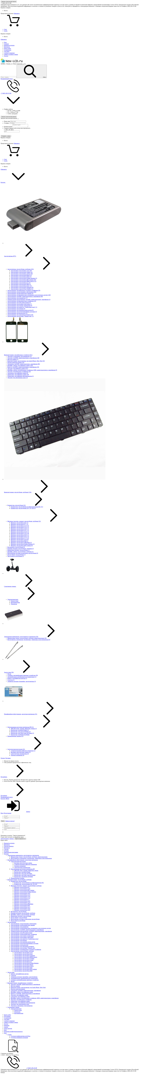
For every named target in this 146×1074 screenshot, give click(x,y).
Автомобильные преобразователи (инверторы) (24, 978)
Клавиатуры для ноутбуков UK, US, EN (25, 884)
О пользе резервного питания (19, 1037)
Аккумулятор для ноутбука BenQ (23, 964)
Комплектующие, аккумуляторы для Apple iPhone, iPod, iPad (28, 987)
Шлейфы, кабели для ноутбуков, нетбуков (23, 914)
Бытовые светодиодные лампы (23, 863)
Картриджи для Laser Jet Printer (23, 873)
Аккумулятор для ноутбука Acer (23, 952)
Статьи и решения (9, 53)
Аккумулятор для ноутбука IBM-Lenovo (25, 957)
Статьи (9, 1034)
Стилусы (13, 975)
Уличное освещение (20, 866)
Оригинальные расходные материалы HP (23, 869)
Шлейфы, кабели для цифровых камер (22, 992)
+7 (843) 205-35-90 (6, 93)
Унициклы (17, 1011)
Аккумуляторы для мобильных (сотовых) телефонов (26, 949)
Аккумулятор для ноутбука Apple (23, 960)
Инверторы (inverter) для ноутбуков (21, 916)
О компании (7, 50)
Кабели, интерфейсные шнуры (20, 974)
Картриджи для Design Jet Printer (23, 876)
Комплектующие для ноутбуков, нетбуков (19, 879)
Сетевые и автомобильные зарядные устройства (25, 980)
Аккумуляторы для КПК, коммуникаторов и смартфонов (27, 929)
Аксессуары (10, 972)
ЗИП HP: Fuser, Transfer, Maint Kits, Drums (26, 870)
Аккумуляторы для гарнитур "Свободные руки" (25, 939)
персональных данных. (7, 838)
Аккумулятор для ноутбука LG (23, 961)
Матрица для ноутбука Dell (22, 905)
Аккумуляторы (11, 922)
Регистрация (7, 813)
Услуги (6, 56)
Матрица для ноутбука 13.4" (22, 896)
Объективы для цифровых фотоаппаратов (23, 1002)
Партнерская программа (11, 852)
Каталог (3, 182)
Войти (28, 811)
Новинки (6, 1025)
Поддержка (7, 1016)
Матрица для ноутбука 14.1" (22, 907)
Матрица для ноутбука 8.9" (22, 887)
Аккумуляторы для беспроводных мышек (23, 925)
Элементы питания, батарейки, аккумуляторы (24, 977)
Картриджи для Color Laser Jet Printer (24, 875)
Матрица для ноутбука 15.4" (22, 902)
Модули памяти (15, 986)
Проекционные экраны (17, 878)
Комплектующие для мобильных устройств (20, 983)
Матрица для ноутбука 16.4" (22, 908)
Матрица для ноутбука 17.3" (22, 898)
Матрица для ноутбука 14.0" (22, 893)
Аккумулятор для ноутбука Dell (23, 967)
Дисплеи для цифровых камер (19, 995)
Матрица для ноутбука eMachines (23, 904)
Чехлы (13, 981)
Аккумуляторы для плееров (19, 940)
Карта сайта (7, 48)
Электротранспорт (16, 1008)
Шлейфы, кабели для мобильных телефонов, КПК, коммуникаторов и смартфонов (35, 998)
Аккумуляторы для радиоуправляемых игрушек (24, 943)
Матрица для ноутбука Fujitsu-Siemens (25, 891)
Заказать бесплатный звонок (8, 1)
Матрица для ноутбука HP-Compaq (24, 890)
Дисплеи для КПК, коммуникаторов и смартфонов (25, 984)
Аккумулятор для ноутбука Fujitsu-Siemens (26, 963)
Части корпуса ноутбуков (18, 920)
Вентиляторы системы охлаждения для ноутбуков (25, 919)
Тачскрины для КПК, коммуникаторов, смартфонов (26, 990)
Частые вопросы (9, 846)
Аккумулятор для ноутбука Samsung (24, 955)
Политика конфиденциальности (13, 1031)
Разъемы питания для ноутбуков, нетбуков (23, 913)
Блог (5, 42)
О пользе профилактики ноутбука (20, 1036)
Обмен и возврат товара (11, 54)
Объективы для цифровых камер (20, 1001)
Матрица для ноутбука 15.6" (22, 888)
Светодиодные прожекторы (22, 867)
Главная (6, 44)
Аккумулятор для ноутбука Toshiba (24, 958)
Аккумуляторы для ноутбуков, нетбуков (22, 951)
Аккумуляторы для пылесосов (19, 945)
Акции (6, 1027)
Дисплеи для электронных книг (20, 1004)
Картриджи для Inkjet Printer (22, 872)
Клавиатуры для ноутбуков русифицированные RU (29, 882)
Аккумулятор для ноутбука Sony (23, 954)
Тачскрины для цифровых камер (20, 996)
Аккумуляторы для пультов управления (22, 936)
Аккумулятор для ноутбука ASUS (24, 966)
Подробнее (4, 777)
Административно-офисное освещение (25, 864)
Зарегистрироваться (20, 838)
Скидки (6, 849)
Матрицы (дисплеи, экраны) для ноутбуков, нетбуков (26, 885)
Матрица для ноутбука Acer (22, 901)
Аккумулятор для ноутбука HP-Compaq (25, 969)
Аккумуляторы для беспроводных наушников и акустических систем (31, 928)
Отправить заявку (5, 136)
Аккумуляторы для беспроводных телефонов (24, 934)
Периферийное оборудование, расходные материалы (22, 860)
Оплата (3, 758)
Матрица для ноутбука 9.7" (22, 899)
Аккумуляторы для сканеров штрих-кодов (23, 942)
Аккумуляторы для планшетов (19, 926)
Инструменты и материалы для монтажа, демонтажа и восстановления (31, 858)
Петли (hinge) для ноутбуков (19, 917)
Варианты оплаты (9, 45)
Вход (2, 813)
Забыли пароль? (10, 821)
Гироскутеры (18, 1010)
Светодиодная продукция (18, 861)
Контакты (7, 47)
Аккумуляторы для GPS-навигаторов (21, 933)
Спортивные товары (13, 1007)
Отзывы (6, 850)
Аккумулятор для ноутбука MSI (23, 970)
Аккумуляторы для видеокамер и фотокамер (23, 923)
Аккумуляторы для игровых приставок (22, 937)
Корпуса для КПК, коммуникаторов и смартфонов (25, 993)
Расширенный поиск (7, 78)
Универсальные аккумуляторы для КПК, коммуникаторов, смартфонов (31, 931)
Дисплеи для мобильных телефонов (21, 999)
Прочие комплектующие (18, 989)
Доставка (6, 51)
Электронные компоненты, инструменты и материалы (23, 855)
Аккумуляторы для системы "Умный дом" (23, 948)
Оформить (17, 13)
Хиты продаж (8, 1028)
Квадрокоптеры (18, 1013)
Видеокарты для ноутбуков (18, 911)
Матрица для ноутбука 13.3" (22, 895)
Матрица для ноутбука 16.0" (22, 910)
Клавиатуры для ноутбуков (18, 881)
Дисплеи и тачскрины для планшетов (21, 1005)
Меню (7, 798)
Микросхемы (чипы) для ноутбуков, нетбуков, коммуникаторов (29, 857)
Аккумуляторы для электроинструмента (22, 946)
